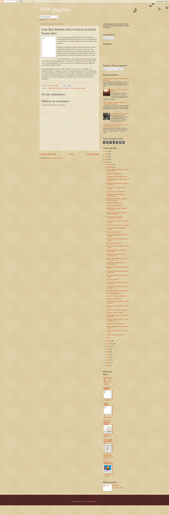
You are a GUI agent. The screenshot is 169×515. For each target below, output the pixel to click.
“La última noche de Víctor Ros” (115, 323)
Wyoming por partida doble (113, 299)
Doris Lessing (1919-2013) (113, 232)
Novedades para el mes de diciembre (116, 176)
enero (108, 365)
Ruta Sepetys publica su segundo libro (117, 290)
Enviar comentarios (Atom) (55, 158)
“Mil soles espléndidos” (112, 279)
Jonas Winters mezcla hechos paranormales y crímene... (114, 217)
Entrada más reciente (48, 154)
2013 (106, 162)
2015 (106, 157)
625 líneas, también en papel (114, 312)
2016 (106, 154)
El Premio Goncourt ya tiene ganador (116, 310)
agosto (109, 346)
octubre (109, 341)
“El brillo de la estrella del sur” (114, 205)
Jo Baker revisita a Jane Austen (115, 335)
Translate (53, 19)
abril (108, 357)
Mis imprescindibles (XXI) (113, 293)
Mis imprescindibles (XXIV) (114, 173)
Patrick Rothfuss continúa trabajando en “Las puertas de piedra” (115, 103)
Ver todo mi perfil (117, 488)
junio (108, 352)
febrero (109, 362)
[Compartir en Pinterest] (71, 86)
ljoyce (116, 485)
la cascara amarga (75, 88)
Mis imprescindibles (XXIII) (114, 203)
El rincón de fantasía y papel (108, 462)
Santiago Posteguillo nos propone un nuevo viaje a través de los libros (116, 125)
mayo (108, 354)
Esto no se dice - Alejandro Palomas (108, 382)
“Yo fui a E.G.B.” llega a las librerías (116, 296)
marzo (109, 360)
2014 (106, 159)
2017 (106, 151)
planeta (83, 88)
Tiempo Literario (106, 404)
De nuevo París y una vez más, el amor (117, 225)
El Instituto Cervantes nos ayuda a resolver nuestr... (116, 254)
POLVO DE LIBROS (107, 388)
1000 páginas (55, 9)
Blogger (95, 501)
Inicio (71, 154)
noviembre (110, 167)
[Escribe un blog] (65, 86)
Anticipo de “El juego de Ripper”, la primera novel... (116, 195)
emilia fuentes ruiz (53, 88)
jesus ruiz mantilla (64, 88)
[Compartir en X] (67, 86)
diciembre (109, 164)
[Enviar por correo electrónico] (63, 86)
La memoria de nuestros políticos (115, 191)
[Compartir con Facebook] (69, 86)
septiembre (110, 343)
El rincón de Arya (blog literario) (107, 422)
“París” (108, 337)
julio (108, 349)
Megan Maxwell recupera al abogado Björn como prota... (116, 199)
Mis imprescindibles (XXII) (113, 243)
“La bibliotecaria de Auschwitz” (119, 113)
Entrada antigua (93, 154)
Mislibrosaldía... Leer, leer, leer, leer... (108, 441)
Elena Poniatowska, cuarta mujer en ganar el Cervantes (116, 213)
